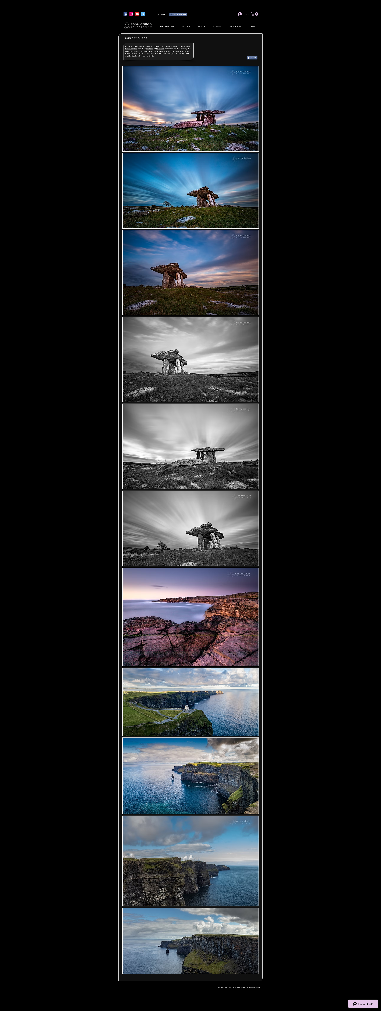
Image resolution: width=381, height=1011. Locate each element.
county (167, 46)
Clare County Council (150, 51)
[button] (255, 14)
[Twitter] (143, 14)
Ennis (151, 56)
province (149, 49)
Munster (160, 49)
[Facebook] (125, 14)
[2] (172, 53)
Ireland (176, 46)
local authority (172, 51)
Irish (141, 46)
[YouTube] (137, 14)
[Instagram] (131, 14)
